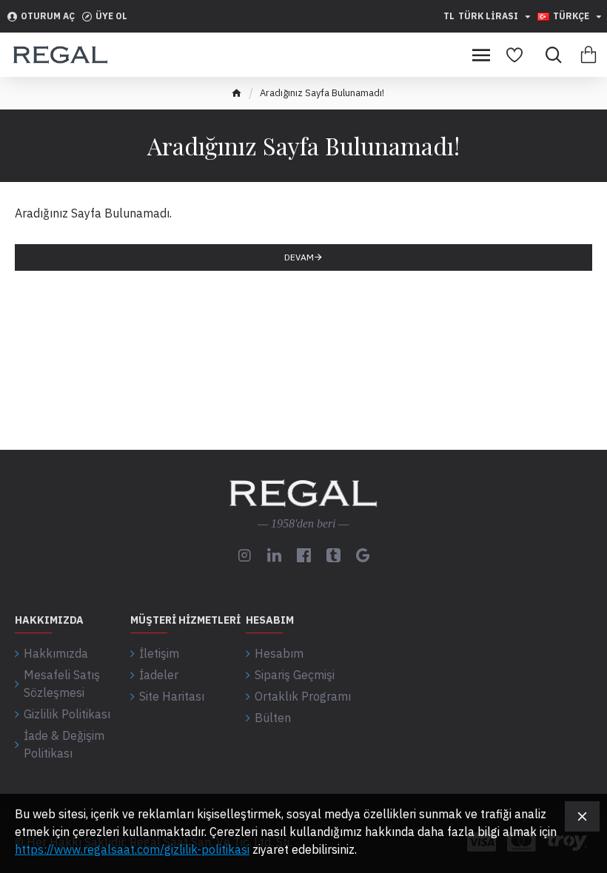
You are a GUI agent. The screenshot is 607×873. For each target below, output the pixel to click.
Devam (299, 257)
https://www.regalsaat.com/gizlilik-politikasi (132, 849)
